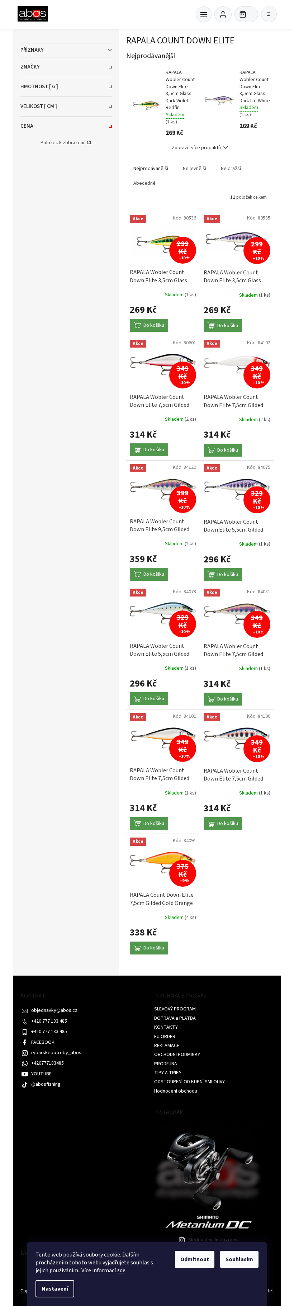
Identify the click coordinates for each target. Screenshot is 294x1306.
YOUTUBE (41, 1074)
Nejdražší (231, 168)
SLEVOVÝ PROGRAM (175, 1009)
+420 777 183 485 (49, 1021)
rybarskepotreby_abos (56, 1052)
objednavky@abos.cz (54, 1010)
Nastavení (55, 1289)
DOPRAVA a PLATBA (175, 1018)
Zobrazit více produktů (196, 147)
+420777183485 (47, 1063)
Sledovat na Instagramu (213, 1240)
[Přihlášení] (223, 14)
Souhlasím (239, 1259)
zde (121, 1270)
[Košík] (204, 14)
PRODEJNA (165, 1063)
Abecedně (144, 183)
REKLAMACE (166, 1045)
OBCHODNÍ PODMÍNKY (177, 1054)
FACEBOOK (42, 1042)
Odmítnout (194, 1259)
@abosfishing (46, 1084)
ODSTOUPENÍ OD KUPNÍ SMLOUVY (189, 1081)
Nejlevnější (194, 168)
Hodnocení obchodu (175, 1091)
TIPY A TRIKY (167, 1072)
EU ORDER (164, 1036)
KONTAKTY (166, 1027)
